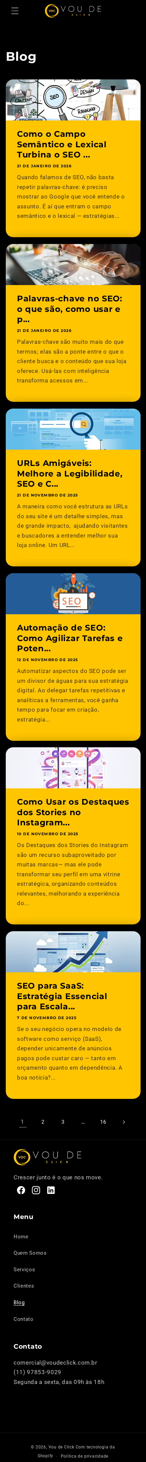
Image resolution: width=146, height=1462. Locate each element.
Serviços (24, 1270)
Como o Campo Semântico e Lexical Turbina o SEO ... (62, 144)
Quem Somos (30, 1253)
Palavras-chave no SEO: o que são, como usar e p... (69, 309)
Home (21, 1237)
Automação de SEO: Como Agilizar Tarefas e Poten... (70, 638)
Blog (19, 1302)
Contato (24, 1319)
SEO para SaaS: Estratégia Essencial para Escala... (62, 996)
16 (103, 1122)
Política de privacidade (85, 1456)
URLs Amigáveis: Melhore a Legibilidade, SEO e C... (70, 473)
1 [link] (22, 1122)
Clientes (24, 1286)
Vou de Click (61, 1447)
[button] (15, 11)
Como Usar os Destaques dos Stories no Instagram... (73, 812)
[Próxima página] (123, 1122)
